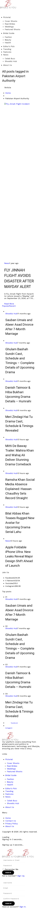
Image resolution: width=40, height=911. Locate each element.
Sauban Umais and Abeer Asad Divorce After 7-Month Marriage (19, 327)
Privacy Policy (11, 823)
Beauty (8, 40)
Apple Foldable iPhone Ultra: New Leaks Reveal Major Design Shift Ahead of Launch (19, 556)
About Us (7, 65)
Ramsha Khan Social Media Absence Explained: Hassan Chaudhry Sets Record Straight (20, 488)
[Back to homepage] (18, 853)
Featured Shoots (12, 29)
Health (8, 42)
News (5, 55)
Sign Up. (21, 876)
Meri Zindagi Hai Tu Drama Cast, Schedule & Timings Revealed (19, 424)
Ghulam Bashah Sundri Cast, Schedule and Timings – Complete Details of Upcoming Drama (19, 361)
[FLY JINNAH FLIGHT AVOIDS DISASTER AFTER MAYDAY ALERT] (20, 182)
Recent (12, 306)
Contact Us (10, 821)
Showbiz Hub (11, 61)
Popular (5, 306)
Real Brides (10, 24)
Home (8, 93)
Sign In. (22, 907)
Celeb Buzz (10, 58)
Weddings (9, 26)
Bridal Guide (8, 33)
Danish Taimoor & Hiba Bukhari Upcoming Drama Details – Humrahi (18, 394)
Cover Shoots (11, 21)
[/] (0, 9)
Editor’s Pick (9, 46)
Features (7, 52)
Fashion (8, 37)
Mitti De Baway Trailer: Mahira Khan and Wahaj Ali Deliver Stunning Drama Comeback (19, 455)
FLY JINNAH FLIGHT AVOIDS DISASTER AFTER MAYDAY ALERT (19, 278)
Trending (7, 49)
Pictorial (7, 17)
